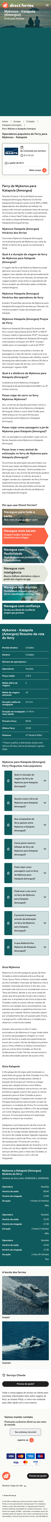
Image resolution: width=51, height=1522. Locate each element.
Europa (17, 121)
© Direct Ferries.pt (9, 1495)
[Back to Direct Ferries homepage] (17, 5)
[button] (26, 781)
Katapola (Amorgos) (11, 125)
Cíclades (30, 121)
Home (5, 121)
